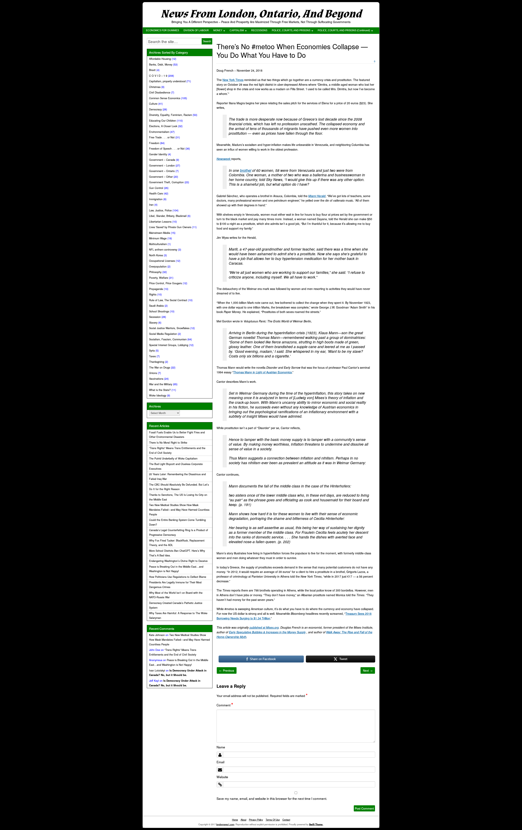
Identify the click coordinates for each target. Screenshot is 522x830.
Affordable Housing (160, 59)
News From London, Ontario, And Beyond (261, 14)
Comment (225, 705)
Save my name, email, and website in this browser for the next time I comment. (272, 798)
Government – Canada (162, 160)
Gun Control (156, 188)
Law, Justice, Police (160, 210)
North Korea (156, 255)
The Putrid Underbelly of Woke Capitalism (173, 458)
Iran (151, 204)
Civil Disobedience (159, 92)
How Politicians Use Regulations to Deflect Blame (177, 577)
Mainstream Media (159, 233)
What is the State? (160, 390)
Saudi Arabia (156, 305)
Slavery (153, 322)
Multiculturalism (158, 244)
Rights (152, 294)
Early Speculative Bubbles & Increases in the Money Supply (267, 632)
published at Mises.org (264, 627)
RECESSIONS (259, 30)
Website (222, 777)
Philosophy (155, 272)
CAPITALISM (237, 30)
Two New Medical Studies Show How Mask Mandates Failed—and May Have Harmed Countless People (179, 509)
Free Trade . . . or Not (162, 137)
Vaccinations (156, 379)
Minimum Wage (158, 238)
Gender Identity (158, 154)
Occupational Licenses (162, 261)
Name (221, 747)
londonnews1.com (225, 824)
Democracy (155, 109)
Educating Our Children (162, 120)
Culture (153, 103)
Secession (155, 317)
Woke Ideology (157, 395)
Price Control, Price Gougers (165, 283)
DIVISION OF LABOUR (196, 30)
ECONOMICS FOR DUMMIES (162, 30)
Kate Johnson (157, 635)
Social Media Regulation (163, 334)
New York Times (232, 80)
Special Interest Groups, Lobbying (168, 345)
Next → (368, 670)
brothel (245, 170)
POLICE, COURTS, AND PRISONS (291, 30)
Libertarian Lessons (160, 221)
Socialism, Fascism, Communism (168, 339)
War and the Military (160, 384)
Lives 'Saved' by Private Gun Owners (170, 227)
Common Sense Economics (164, 98)
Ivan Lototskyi (157, 670)
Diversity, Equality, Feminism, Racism (170, 115)
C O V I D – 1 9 (158, 76)
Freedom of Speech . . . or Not (167, 148)
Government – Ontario (162, 171)
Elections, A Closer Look (163, 126)
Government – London (162, 165)
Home (235, 819)
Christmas (154, 87)
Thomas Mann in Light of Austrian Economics (262, 372)
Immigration (156, 199)
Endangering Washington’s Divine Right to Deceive (178, 561)
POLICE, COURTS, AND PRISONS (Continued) (344, 30)
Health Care (156, 193)
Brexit (152, 70)
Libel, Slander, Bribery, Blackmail (168, 216)
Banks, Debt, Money (160, 64)
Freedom (154, 143)
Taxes (152, 356)
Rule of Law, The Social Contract (168, 300)
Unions (153, 373)
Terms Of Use (273, 819)
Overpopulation (158, 266)
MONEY (217, 30)
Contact (286, 819)
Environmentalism (159, 132)
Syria (152, 350)
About (243, 819)
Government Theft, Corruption (166, 182)
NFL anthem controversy (163, 249)
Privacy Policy (256, 819)
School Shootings (159, 311)
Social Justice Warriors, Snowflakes (169, 328)
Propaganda (156, 289)
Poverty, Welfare (158, 278)
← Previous (226, 670)
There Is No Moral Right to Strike (168, 442)
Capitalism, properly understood (167, 81)
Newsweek (224, 159)
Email (220, 762)
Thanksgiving (156, 362)
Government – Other (161, 177)
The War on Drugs (159, 367)
